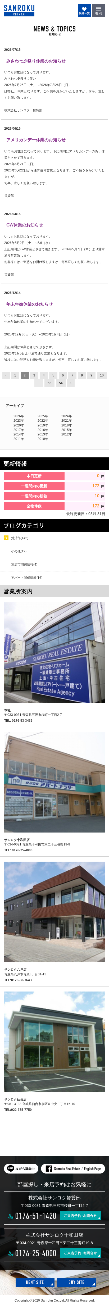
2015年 (66, 430)
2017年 (18, 430)
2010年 (43, 439)
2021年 (66, 420)
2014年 (18, 434)
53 (49, 383)
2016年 (43, 430)
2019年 (43, 425)
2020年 (18, 425)
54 (61, 383)
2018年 (66, 425)
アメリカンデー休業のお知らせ (36, 140)
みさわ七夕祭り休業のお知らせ (36, 61)
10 (102, 375)
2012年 (66, 434)
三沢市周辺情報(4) (24, 564)
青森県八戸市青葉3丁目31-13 (25, 972)
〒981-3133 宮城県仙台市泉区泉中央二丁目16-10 (39, 1102)
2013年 (43, 434)
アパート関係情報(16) (26, 578)
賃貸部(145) (19, 538)
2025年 (43, 416)
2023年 (18, 420)
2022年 (43, 420)
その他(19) (18, 551)
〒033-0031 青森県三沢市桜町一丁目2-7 (33, 712)
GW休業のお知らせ (24, 225)
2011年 (18, 439)
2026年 (18, 416)
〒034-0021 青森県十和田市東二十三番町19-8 (37, 842)
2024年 (66, 416)
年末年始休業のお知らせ (29, 304)
